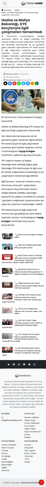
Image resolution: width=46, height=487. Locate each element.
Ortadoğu (5, 456)
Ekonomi (5, 470)
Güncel (27, 445)
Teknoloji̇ (28, 456)
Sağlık (4, 467)
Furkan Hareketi (8, 445)
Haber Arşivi (30, 420)
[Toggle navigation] (4, 3)
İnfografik (28, 447)
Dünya (4, 453)
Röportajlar (6, 464)
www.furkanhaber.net (32, 482)
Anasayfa (7, 10)
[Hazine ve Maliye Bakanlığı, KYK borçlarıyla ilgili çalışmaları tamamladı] (23, 101)
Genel (27, 462)
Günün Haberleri (32, 423)
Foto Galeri (29, 426)
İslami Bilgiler (7, 462)
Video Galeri (30, 428)
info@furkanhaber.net (11, 420)
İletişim (27, 437)
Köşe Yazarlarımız (32, 431)
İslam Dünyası (7, 447)
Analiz (4, 459)
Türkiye (17, 10)
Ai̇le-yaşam (29, 450)
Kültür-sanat (30, 453)
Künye (27, 434)
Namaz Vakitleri (31, 417)
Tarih (26, 459)
